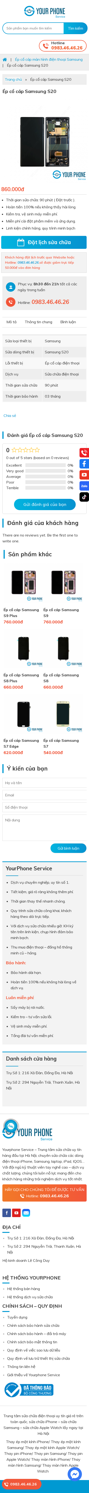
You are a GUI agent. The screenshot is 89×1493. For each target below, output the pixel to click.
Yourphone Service (44, 11)
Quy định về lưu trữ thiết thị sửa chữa (38, 1358)
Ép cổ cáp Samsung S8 (61, 678)
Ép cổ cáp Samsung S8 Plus (21, 678)
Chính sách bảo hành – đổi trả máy (36, 1333)
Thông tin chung (38, 321)
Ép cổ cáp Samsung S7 (61, 743)
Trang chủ (13, 79)
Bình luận (68, 321)
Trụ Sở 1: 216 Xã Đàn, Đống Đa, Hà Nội (40, 1238)
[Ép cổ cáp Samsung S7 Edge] (23, 734)
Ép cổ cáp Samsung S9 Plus (21, 612)
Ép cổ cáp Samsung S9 (61, 612)
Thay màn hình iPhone (50, 1459)
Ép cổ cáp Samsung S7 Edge (21, 743)
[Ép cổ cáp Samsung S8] (63, 669)
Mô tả (11, 321)
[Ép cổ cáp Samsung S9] (63, 603)
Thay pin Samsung (50, 1453)
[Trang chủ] (4, 59)
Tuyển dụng (17, 1317)
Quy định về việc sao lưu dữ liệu (33, 1350)
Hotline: (47, 1195)
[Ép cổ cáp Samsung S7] (63, 734)
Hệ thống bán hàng (23, 1288)
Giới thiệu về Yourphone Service (33, 1374)
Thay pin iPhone (18, 1453)
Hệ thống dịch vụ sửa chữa (30, 1297)
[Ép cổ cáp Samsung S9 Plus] (23, 603)
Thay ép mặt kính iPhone (27, 1441)
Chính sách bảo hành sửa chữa (33, 1325)
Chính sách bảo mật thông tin (32, 1342)
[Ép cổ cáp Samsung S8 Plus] (23, 669)
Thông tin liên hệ (21, 1366)
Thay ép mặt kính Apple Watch (51, 1447)
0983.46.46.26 (67, 48)
